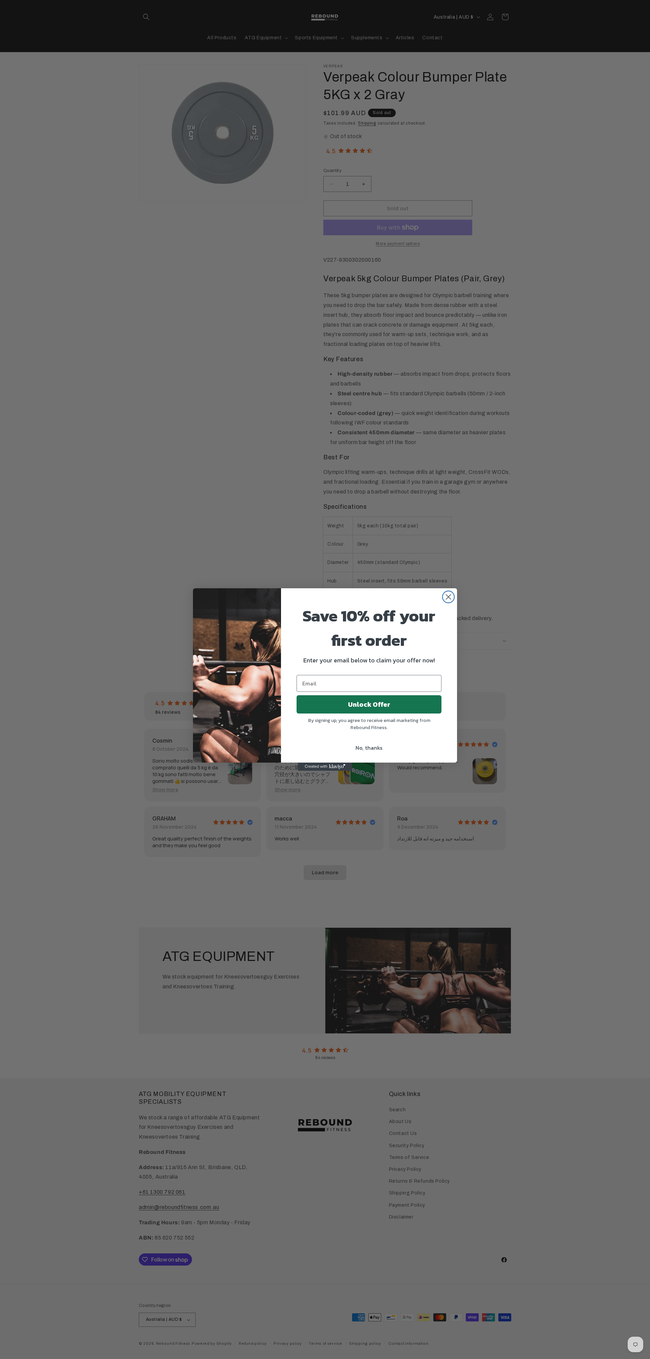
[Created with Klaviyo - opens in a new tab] (325, 767)
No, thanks (369, 748)
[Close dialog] (448, 597)
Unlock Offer (369, 704)
